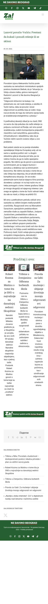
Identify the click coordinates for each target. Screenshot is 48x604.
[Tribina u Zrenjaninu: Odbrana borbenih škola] (24, 267)
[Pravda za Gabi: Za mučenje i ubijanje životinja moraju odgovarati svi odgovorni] (38, 267)
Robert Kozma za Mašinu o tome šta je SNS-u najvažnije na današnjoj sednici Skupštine (10, 292)
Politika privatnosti (26, 529)
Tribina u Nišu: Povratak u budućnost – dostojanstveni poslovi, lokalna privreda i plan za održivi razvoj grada (22, 459)
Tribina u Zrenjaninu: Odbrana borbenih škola (25, 281)
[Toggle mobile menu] (43, 14)
